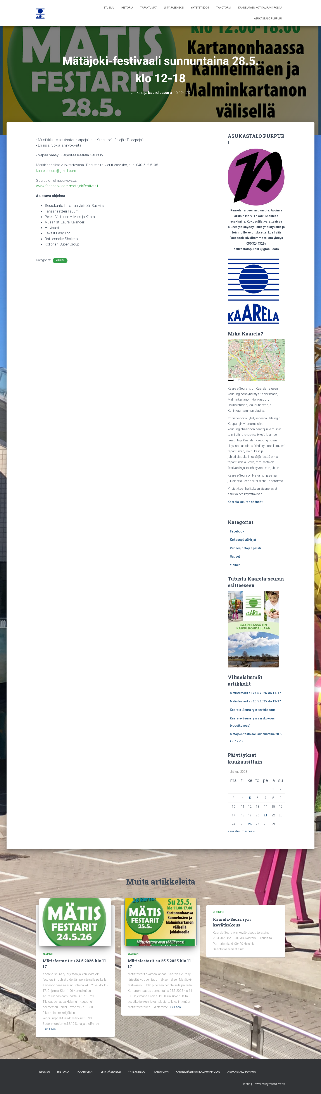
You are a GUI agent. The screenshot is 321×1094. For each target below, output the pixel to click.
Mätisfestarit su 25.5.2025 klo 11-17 (255, 701)
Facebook (237, 531)
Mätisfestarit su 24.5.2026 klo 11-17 (255, 693)
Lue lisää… (51, 1029)
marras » (248, 831)
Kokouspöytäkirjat (243, 539)
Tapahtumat (148, 7)
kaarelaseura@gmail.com (56, 170)
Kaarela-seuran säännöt (245, 502)
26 (250, 824)
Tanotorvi (223, 7)
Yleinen (60, 260)
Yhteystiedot (200, 7)
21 (265, 815)
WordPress (277, 1084)
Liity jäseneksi (174, 7)
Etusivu (109, 7)
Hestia (246, 1084)
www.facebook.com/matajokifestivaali (67, 186)
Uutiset (235, 556)
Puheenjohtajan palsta (246, 548)
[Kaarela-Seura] (40, 13)
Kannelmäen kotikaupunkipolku (260, 7)
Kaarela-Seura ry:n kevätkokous (253, 710)
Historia (127, 7)
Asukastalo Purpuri (268, 18)
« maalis (234, 831)
